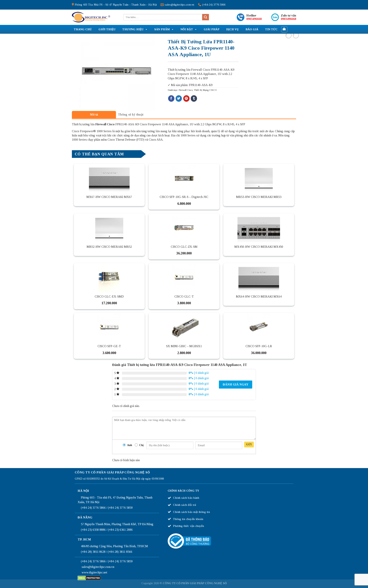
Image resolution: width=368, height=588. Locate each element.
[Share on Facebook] (171, 98)
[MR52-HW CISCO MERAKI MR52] (109, 227)
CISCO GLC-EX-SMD (109, 296)
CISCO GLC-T (184, 296)
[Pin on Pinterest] (186, 98)
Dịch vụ (232, 29)
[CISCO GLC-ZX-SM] (184, 227)
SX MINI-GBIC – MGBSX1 (184, 346)
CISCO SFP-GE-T (109, 346)
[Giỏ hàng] (284, 29)
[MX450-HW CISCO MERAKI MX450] (258, 227)
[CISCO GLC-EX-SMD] (109, 277)
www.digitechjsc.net (94, 572)
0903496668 (254, 19)
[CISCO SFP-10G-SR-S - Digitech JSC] (184, 178)
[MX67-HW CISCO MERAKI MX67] (109, 178)
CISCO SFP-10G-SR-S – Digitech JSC (184, 196)
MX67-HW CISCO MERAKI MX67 (109, 196)
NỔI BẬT (187, 29)
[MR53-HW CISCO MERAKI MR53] (258, 178)
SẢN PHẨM (162, 29)
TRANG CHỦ (83, 29)
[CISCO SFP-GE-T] (109, 327)
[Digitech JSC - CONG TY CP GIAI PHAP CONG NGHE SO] (91, 17)
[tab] (94, 114)
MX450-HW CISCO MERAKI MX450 (258, 246)
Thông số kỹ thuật (130, 114)
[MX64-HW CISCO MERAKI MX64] (258, 277)
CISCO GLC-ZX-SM (184, 246)
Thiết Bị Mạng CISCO (205, 90)
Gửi (249, 444)
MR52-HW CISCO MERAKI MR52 (109, 246)
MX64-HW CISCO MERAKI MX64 (259, 296)
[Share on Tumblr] (194, 98)
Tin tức (271, 29)
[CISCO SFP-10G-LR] (258, 327)
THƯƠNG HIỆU (133, 29)
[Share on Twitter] (179, 98)
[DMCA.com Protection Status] (89, 577)
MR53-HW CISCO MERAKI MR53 (258, 196)
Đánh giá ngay (235, 384)
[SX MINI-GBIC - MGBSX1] (184, 327)
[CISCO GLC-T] (184, 277)
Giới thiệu (107, 29)
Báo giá (252, 29)
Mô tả (94, 114)
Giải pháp (211, 29)
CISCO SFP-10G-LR (259, 346)
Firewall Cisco (186, 90)
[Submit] (205, 17)
